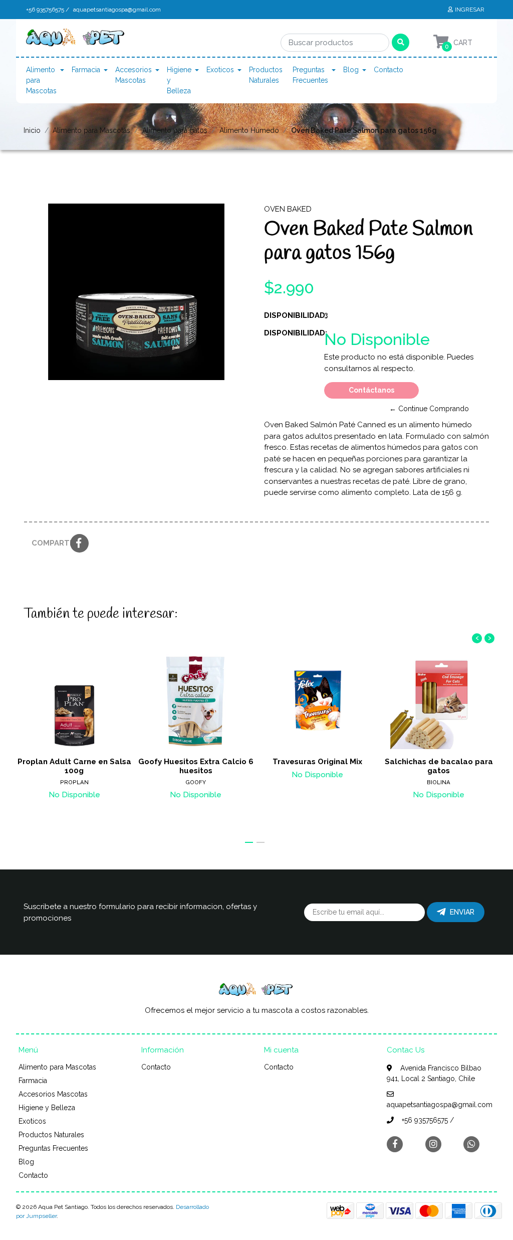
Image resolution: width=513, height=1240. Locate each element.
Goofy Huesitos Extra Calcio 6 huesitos (195, 766)
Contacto (388, 70)
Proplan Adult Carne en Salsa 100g (74, 766)
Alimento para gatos (174, 130)
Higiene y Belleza (179, 80)
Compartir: (47, 543)
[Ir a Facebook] (395, 1143)
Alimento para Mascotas (41, 80)
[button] (249, 842)
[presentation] (477, 638)
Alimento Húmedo (249, 130)
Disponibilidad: (290, 315)
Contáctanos (371, 390)
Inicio (32, 130)
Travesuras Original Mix (317, 761)
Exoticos (220, 70)
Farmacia (86, 70)
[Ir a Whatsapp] (471, 1144)
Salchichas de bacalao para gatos (439, 766)
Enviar (462, 912)
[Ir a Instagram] (433, 1144)
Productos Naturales (266, 75)
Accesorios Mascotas (133, 75)
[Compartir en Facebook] (79, 544)
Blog (351, 70)
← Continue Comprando (429, 409)
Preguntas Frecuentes (310, 75)
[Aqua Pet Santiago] (76, 40)
